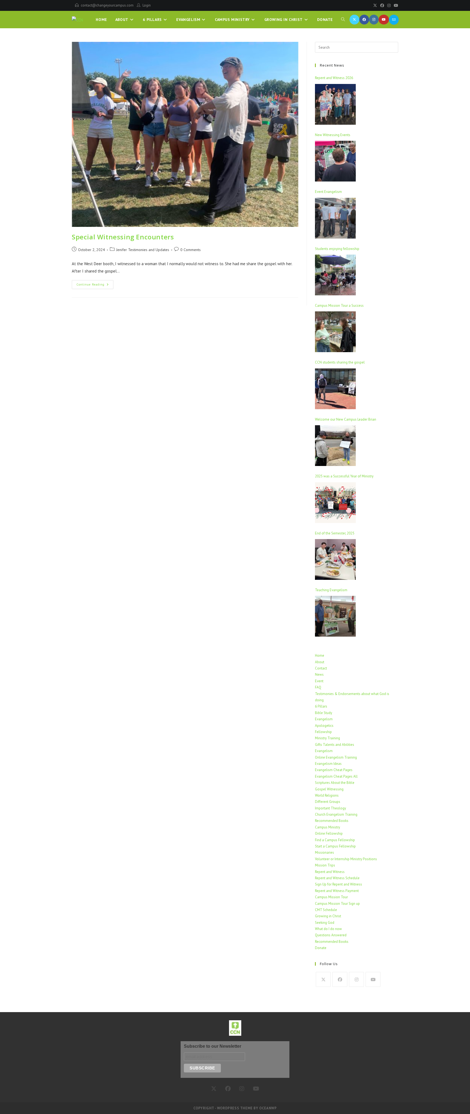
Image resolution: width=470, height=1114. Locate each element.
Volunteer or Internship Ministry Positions (346, 859)
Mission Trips (325, 865)
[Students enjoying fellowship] (335, 275)
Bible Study (323, 713)
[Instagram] (389, 5)
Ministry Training (327, 738)
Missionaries (324, 852)
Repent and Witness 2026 (334, 78)
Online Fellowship (329, 833)
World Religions (327, 795)
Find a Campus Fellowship (335, 840)
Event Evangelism (328, 191)
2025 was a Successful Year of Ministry (344, 476)
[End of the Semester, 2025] (335, 559)
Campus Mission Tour (331, 897)
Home (319, 655)
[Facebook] (382, 5)
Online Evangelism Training (336, 757)
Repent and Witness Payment (337, 890)
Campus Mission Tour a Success (339, 305)
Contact (321, 668)
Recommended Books (331, 820)
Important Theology (330, 808)
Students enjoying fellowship (337, 248)
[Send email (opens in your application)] (394, 20)
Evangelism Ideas (328, 763)
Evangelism (324, 719)
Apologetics (324, 725)
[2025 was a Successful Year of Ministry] (335, 502)
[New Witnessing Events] (335, 161)
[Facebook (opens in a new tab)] (364, 19)
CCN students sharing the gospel (340, 362)
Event (319, 681)
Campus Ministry (327, 827)
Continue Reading (94, 283)
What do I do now (328, 929)
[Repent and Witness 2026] (335, 104)
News (319, 674)
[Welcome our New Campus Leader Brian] (335, 445)
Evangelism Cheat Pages (333, 770)
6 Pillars (321, 706)
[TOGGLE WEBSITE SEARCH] (343, 19)
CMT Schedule (326, 910)
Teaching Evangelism (331, 590)
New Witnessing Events (332, 135)
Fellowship (323, 732)
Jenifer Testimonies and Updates (142, 249)
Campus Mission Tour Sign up (337, 903)
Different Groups (327, 801)
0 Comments (190, 249)
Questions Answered (331, 935)
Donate (320, 948)
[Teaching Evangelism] (335, 616)
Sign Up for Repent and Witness (338, 884)
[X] (375, 5)
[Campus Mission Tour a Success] (335, 331)
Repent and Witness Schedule (337, 878)
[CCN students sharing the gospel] (335, 388)
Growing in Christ (328, 916)
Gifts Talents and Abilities (334, 744)
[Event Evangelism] (335, 218)
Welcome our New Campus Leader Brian (345, 419)
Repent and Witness (330, 871)
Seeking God (324, 922)
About (319, 662)
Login (147, 5)
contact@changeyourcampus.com (107, 5)
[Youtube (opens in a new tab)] (384, 19)
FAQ (318, 687)
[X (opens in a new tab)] (354, 19)
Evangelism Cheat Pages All (336, 776)
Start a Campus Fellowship (335, 846)
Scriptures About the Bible (334, 782)
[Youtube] (395, 5)
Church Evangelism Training (336, 814)
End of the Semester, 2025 (334, 533)
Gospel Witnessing (329, 789)
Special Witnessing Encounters (123, 236)
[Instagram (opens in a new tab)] (374, 19)
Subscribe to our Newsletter (212, 1046)
